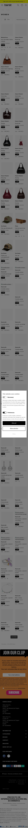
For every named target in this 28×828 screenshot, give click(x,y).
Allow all (14, 423)
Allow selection (14, 428)
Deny (14, 434)
